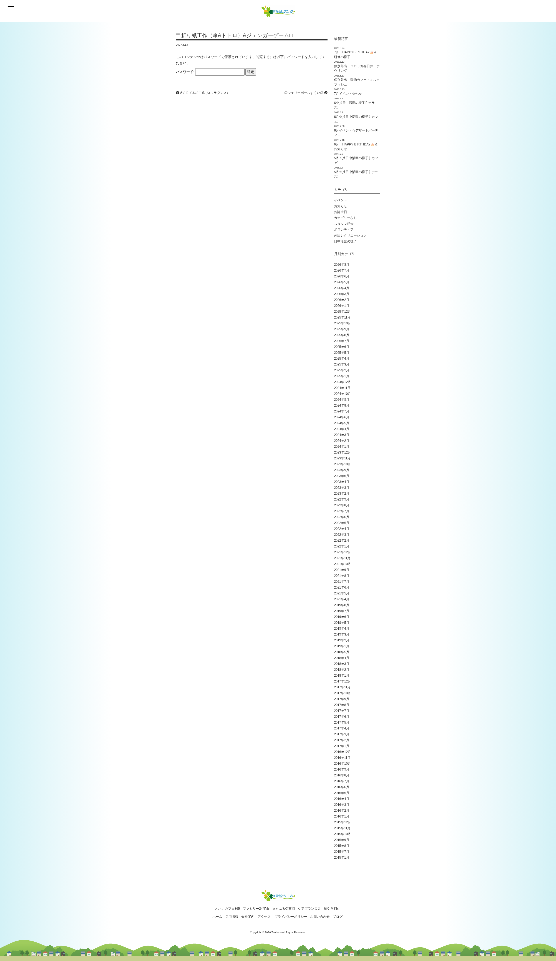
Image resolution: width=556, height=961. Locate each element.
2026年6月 (341, 276)
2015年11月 (342, 828)
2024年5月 (341, 423)
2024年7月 (341, 411)
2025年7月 (341, 341)
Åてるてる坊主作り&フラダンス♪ (203, 93)
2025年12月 (342, 311)
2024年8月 (341, 405)
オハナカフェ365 (227, 908)
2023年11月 (342, 458)
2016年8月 (341, 775)
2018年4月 (341, 658)
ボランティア (344, 229)
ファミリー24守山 (256, 908)
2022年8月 (341, 505)
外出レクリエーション (350, 235)
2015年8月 (341, 846)
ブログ (338, 916)
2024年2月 (341, 440)
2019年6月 (341, 617)
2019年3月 (341, 634)
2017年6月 (341, 716)
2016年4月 (341, 799)
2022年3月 (341, 534)
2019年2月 (341, 640)
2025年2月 (341, 370)
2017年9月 (341, 699)
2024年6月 (341, 417)
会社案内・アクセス (256, 916)
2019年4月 (341, 628)
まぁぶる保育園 (283, 908)
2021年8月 (341, 575)
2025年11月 (342, 317)
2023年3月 (341, 487)
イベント (340, 200)
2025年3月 (341, 364)
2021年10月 (342, 564)
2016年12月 (342, 752)
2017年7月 (341, 710)
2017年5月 (341, 722)
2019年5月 (341, 622)
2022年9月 (341, 499)
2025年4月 (341, 358)
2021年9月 (341, 570)
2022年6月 (341, 517)
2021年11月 (342, 558)
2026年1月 (341, 305)
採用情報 (231, 916)
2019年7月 (341, 611)
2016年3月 (341, 804)
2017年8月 (341, 705)
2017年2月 (341, 740)
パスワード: (185, 72)
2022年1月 (341, 546)
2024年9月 (341, 399)
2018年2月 (341, 669)
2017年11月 (342, 687)
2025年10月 (342, 323)
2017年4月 (341, 728)
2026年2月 (341, 300)
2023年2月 (341, 493)
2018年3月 (341, 664)
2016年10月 (342, 763)
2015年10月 (342, 834)
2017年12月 (342, 681)
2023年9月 (341, 470)
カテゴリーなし (345, 218)
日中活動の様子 (345, 241)
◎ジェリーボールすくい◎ (304, 93)
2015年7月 (341, 851)
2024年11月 (342, 388)
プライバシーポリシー (291, 916)
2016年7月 (341, 781)
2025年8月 (341, 335)
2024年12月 (342, 382)
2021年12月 (342, 552)
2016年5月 (341, 793)
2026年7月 (341, 270)
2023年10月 (342, 464)
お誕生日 (340, 212)
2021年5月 (341, 593)
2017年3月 (341, 734)
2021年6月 (341, 587)
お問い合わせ (320, 916)
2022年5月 (341, 523)
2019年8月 (341, 605)
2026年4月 (341, 288)
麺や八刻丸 (332, 908)
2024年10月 (342, 393)
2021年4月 (341, 599)
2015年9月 (341, 840)
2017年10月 (342, 693)
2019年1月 (341, 646)
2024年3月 (341, 435)
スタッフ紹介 (344, 223)
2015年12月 (342, 822)
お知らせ (340, 206)
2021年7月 (341, 581)
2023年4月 (341, 482)
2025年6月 (341, 347)
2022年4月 (341, 529)
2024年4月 (341, 429)
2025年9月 (341, 329)
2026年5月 (341, 282)
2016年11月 (342, 757)
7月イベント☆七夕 (348, 93)
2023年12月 (342, 452)
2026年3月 (341, 294)
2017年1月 (341, 746)
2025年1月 (341, 376)
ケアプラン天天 (309, 908)
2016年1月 (341, 816)
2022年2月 (341, 540)
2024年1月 (341, 446)
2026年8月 (341, 264)
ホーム (217, 916)
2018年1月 (341, 675)
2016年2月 (341, 810)
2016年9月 (341, 769)
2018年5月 (341, 652)
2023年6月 (341, 476)
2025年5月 (341, 352)
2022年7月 (341, 511)
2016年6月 (341, 787)
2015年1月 (341, 857)
